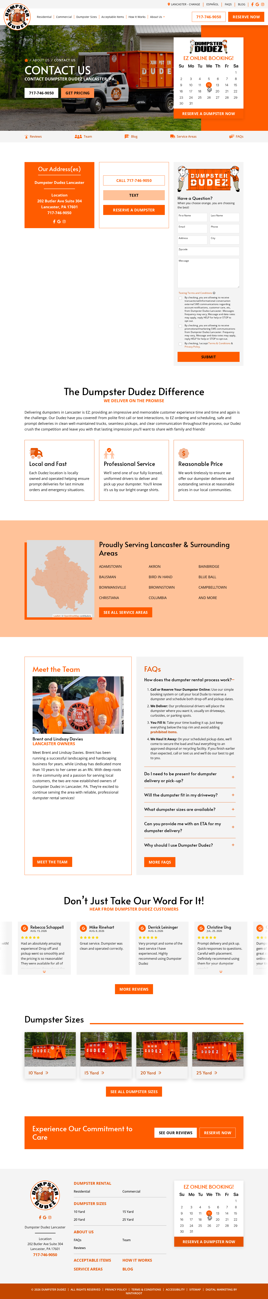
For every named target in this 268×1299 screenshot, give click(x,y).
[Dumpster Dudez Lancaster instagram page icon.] (262, 4)
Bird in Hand (160, 576)
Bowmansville (112, 587)
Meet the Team (52, 861)
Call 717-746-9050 (134, 180)
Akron (155, 566)
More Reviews (133, 989)
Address (183, 238)
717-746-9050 (59, 212)
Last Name (217, 215)
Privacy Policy (192, 346)
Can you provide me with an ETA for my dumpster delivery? (182, 827)
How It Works (137, 17)
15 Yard (128, 1212)
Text (134, 195)
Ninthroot (134, 1293)
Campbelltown (213, 587)
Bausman (107, 576)
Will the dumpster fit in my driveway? (181, 795)
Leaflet (57, 615)
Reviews (80, 1248)
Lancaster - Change (185, 4)
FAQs (228, 4)
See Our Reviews (175, 1132)
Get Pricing (78, 92)
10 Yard (79, 1212)
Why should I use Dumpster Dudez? (178, 845)
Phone (214, 226)
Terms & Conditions (219, 343)
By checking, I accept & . (209, 345)
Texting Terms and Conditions (196, 293)
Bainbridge (209, 566)
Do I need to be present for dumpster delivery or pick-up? (180, 777)
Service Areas (88, 1269)
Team (126, 1240)
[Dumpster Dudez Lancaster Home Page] (26, 60)
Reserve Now (246, 16)
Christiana (109, 597)
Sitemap (195, 1289)
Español (212, 4)
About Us (156, 17)
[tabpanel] (59, 470)
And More (208, 597)
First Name (185, 215)
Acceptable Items (112, 17)
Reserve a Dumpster (134, 209)
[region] (60, 578)
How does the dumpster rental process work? (188, 679)
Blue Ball (207, 576)
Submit (208, 356)
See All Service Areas (126, 612)
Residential (44, 17)
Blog (241, 4)
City (213, 238)
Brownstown (162, 587)
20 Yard (79, 1219)
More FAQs (160, 862)
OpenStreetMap (71, 615)
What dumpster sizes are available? (179, 809)
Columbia (158, 597)
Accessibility (175, 1289)
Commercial (64, 17)
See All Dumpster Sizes (134, 1091)
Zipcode (183, 249)
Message (184, 260)
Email (182, 226)
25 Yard (128, 1219)
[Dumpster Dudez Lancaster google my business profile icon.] (257, 4)
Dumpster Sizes (86, 17)
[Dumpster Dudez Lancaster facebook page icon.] (252, 4)
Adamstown (110, 566)
